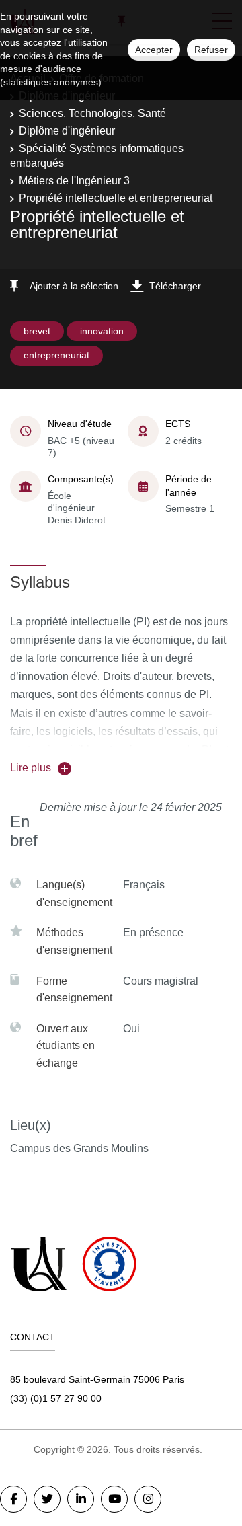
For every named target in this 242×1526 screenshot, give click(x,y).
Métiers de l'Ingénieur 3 (74, 180)
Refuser (211, 49)
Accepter (154, 49)
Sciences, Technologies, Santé (92, 113)
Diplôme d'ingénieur (67, 131)
